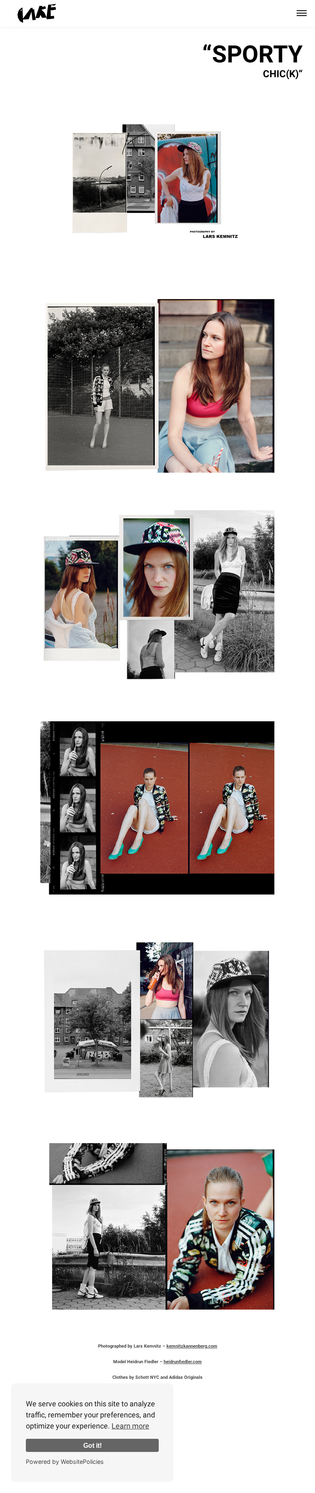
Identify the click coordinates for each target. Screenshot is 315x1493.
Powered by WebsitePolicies (65, 1461)
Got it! (92, 1445)
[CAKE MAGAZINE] (37, 13)
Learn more (130, 1426)
